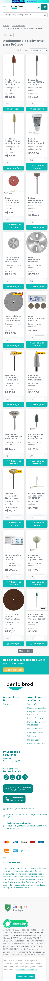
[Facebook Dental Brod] (19, 777)
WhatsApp (32, 736)
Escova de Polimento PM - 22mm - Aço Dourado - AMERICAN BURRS (13, 496)
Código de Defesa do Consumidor (36, 713)
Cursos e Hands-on (36, 744)
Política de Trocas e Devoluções (36, 723)
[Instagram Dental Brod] (12, 777)
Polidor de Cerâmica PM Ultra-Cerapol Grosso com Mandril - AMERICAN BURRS (36, 377)
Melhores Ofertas (35, 732)
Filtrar (10, 35)
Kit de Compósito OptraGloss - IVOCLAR (13, 557)
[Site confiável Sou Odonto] (15, 924)
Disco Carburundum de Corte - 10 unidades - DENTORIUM (36, 318)
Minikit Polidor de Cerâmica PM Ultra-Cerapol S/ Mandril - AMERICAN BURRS (13, 318)
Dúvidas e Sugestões (36, 708)
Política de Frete (34, 728)
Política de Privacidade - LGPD (11, 759)
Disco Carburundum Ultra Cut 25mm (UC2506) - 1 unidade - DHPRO (13, 200)
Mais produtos (25, 651)
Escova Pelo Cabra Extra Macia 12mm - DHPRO (13, 436)
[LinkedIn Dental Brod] (25, 777)
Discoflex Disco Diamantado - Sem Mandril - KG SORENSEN (13, 259)
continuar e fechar (26, 977)
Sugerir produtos (13, 670)
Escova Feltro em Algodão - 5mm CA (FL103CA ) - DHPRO (36, 496)
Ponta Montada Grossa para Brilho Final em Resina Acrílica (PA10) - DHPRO (35, 436)
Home (6, 25)
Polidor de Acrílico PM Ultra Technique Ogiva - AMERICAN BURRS (13, 141)
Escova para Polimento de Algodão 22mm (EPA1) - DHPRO (35, 557)
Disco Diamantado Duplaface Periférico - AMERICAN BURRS (36, 259)
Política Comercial (35, 718)
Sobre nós (32, 704)
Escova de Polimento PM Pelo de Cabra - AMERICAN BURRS (13, 377)
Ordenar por (23, 50)
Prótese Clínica (18, 25)
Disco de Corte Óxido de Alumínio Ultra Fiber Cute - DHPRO (12, 617)
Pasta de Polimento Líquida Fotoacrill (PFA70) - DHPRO (36, 141)
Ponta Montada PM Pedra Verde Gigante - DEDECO (36, 617)
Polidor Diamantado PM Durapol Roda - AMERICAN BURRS (36, 200)
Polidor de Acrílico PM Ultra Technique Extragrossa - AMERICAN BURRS (13, 82)
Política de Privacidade (26, 970)
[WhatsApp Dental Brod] (6, 777)
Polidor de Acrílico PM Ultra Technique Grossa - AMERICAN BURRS (36, 82)
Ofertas (6, 704)
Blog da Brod (33, 740)
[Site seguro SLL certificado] (15, 907)
